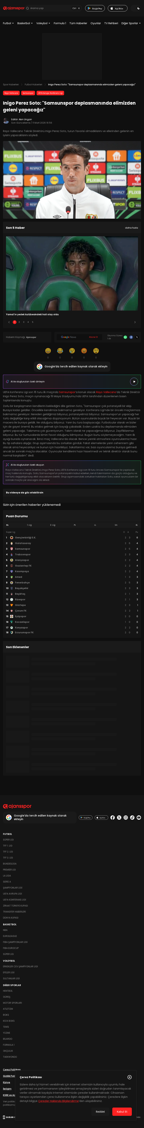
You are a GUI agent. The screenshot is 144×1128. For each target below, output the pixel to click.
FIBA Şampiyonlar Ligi (15, 942)
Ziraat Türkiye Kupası (15, 905)
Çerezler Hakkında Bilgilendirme (58, 1101)
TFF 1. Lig (7, 845)
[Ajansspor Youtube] (139, 817)
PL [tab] (75, 525)
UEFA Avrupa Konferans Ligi (50, 93)
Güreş (6, 996)
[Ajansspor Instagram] (126, 817)
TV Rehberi (111, 23)
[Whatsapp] (125, 337)
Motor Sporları (12, 1002)
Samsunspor (28, 93)
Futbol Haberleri (33, 84)
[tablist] (72, 525)
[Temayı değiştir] (135, 8)
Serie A (7, 881)
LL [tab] (95, 525)
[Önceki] (9, 322)
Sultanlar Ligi (11, 978)
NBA (5, 930)
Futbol (7, 23)
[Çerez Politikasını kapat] (129, 1077)
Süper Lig (8, 839)
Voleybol (41, 23)
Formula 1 (60, 23)
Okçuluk (8, 1050)
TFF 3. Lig (8, 857)
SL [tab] (7, 525)
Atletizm (8, 1008)
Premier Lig (9, 869)
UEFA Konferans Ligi (14, 899)
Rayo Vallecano (11, 93)
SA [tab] (116, 525)
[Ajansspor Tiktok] (132, 817)
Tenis (6, 1026)
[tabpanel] (72, 582)
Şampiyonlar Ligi (12, 887)
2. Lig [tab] (52, 525)
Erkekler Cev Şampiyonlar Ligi (20, 966)
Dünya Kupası (10, 917)
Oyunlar (96, 23)
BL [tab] (137, 525)
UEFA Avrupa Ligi (12, 893)
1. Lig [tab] (29, 525)
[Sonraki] (135, 322)
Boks (6, 1014)
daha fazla (131, 227)
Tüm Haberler (78, 23)
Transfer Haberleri (14, 911)
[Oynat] (134, 381)
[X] (137, 337)
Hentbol (8, 990)
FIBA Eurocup (11, 948)
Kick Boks (9, 1020)
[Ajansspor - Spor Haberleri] (14, 8)
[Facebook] (131, 337)
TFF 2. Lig (8, 851)
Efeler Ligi (8, 972)
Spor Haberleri (11, 84)
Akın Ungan (25, 119)
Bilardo (7, 1038)
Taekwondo (10, 1056)
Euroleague (10, 936)
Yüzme (6, 1032)
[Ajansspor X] (119, 817)
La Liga (7, 875)
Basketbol (23, 23)
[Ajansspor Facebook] (112, 817)
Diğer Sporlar (130, 23)
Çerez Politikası (12, 1069)
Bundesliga (9, 863)
